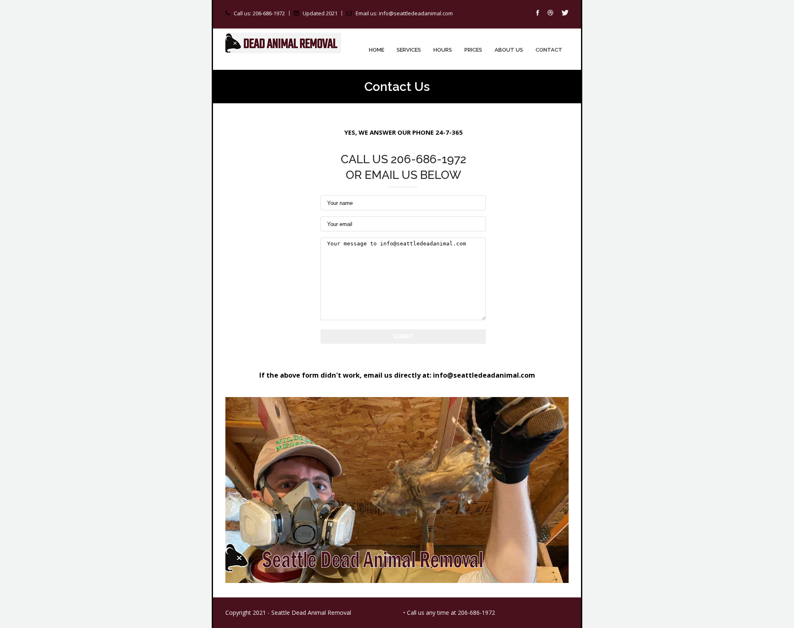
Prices (473, 50)
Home (376, 50)
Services (409, 50)
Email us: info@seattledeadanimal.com (404, 13)
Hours (442, 50)
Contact (549, 50)
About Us (509, 50)
